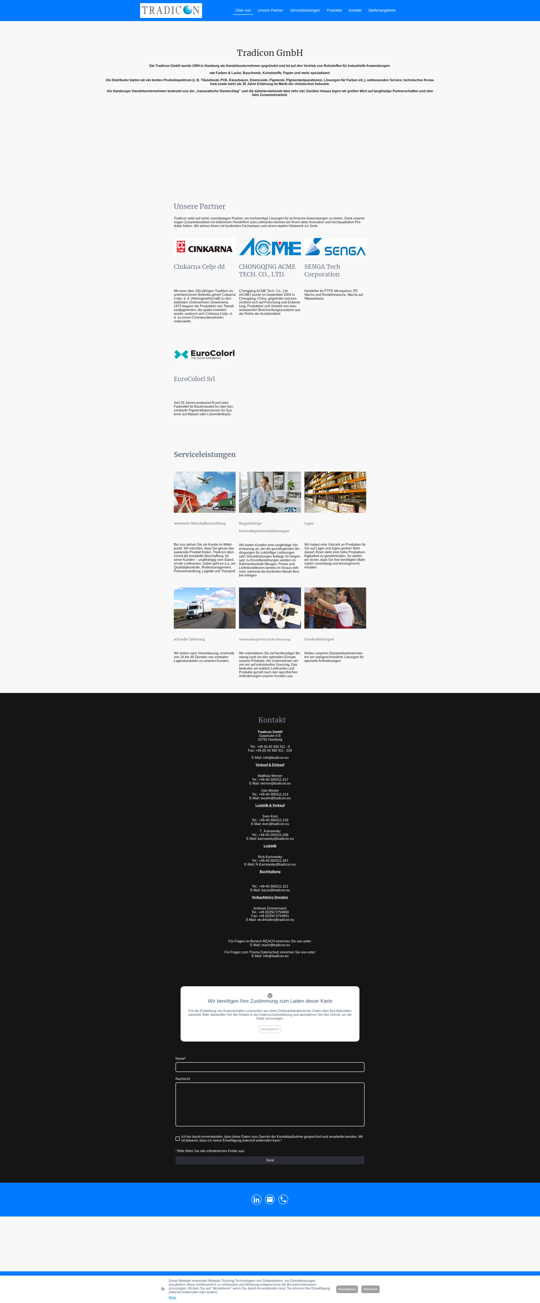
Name (181, 1058)
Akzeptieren (270, 1029)
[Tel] (283, 1200)
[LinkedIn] (256, 1200)
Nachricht (183, 1079)
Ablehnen (370, 1289)
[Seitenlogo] (171, 10)
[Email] (270, 1200)
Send (270, 1160)
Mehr (172, 1297)
